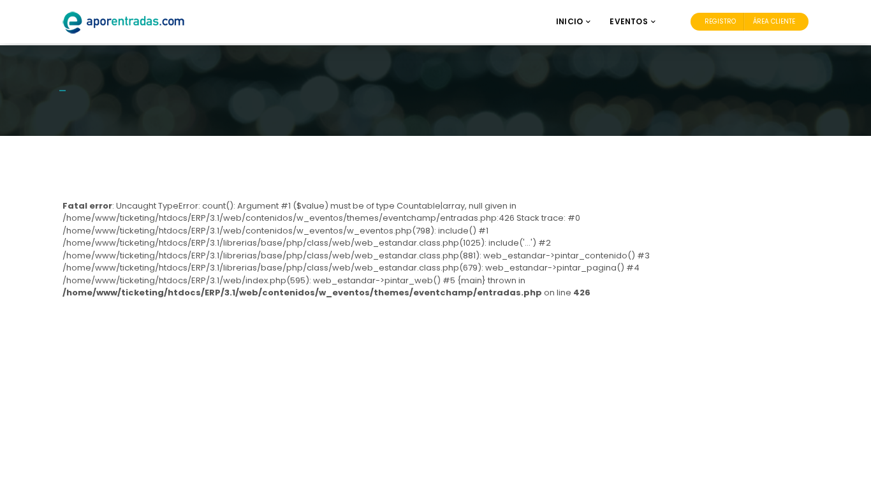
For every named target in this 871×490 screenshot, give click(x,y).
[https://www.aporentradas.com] (124, 22)
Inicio (569, 21)
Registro (720, 21)
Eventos (628, 21)
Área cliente (774, 21)
